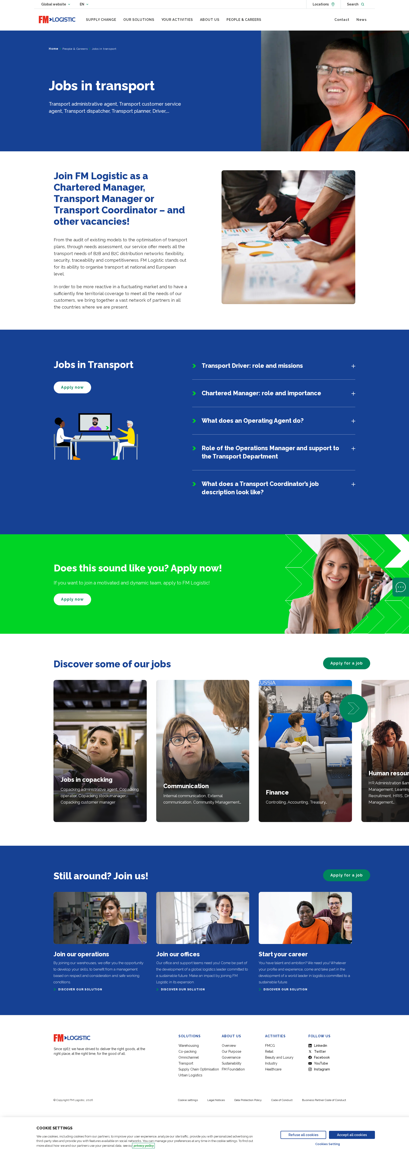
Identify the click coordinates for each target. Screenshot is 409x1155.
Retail (269, 1051)
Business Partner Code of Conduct (324, 1100)
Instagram (322, 1069)
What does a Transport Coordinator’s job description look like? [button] (260, 488)
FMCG (270, 1045)
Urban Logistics (190, 1075)
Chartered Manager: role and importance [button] (261, 393)
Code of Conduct (282, 1100)
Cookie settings (188, 1100)
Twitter (320, 1051)
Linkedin (320, 1045)
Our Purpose (231, 1051)
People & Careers (75, 48)
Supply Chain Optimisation (198, 1069)
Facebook (322, 1057)
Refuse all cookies (303, 1135)
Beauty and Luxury (279, 1057)
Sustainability (231, 1063)
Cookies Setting (327, 1144)
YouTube (321, 1063)
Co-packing (187, 1051)
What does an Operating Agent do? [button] (253, 420)
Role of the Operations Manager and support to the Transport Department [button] (270, 452)
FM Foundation (233, 1069)
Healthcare (273, 1069)
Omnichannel (188, 1057)
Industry (271, 1063)
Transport (185, 1063)
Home (53, 48)
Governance (231, 1057)
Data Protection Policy (248, 1100)
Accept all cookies (352, 1135)
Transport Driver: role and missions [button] (252, 365)
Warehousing (188, 1045)
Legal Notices (216, 1100)
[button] (353, 708)
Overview (229, 1045)
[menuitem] (101, 19)
